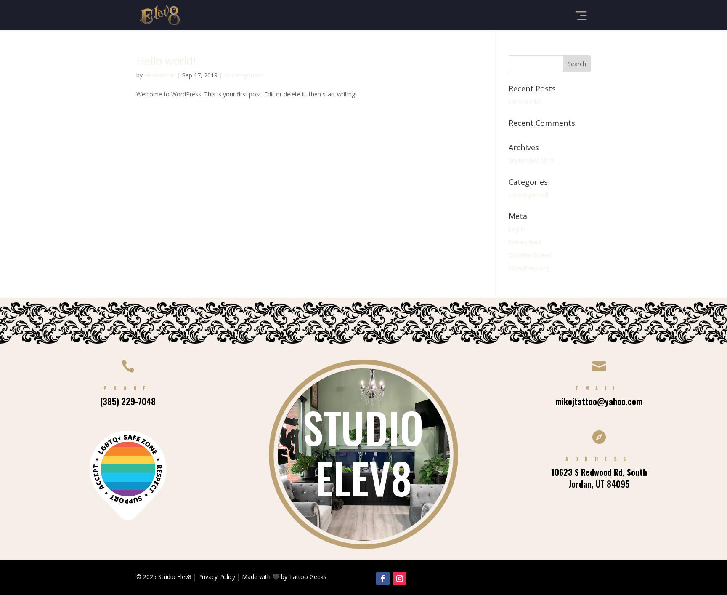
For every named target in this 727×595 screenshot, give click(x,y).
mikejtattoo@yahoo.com (598, 401)
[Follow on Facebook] (383, 578)
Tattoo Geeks (307, 577)
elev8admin (159, 75)
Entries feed (525, 242)
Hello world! (166, 60)
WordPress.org (529, 268)
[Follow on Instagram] (399, 578)
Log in (517, 229)
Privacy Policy (216, 577)
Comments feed (531, 255)
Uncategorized (244, 75)
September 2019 (531, 160)
